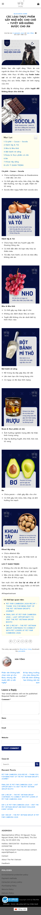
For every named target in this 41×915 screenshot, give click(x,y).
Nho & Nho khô (12, 148)
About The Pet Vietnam (11, 860)
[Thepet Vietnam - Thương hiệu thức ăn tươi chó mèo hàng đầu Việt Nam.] (20, 3)
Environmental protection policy (15, 875)
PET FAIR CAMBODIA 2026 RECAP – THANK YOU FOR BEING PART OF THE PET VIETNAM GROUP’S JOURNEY (21, 607)
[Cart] (38, 3)
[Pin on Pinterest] (26, 641)
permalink (21, 651)
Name (4, 718)
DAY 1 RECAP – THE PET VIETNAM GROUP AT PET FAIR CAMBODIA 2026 (20, 816)
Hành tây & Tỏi (12, 145)
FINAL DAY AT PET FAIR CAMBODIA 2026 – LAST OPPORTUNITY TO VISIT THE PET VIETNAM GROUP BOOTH (21, 618)
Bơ (6, 158)
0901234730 (14, 844)
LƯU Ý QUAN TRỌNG (14, 165)
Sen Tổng (30, 33)
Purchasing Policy (9, 886)
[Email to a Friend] (22, 641)
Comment (6, 699)
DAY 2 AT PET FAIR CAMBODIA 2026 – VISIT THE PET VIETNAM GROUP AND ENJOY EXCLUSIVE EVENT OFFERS (20, 807)
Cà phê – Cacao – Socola (16, 141)
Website (5, 737)
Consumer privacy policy (12, 882)
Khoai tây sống (12, 161)
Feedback (6, 863)
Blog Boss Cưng (20, 14)
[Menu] (3, 3)
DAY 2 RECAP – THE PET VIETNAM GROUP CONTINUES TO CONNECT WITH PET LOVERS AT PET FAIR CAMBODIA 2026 (21, 629)
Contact (5, 856)
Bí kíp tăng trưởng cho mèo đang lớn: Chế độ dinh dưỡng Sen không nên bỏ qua (30, 677)
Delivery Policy (8, 893)
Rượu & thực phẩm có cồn (17, 155)
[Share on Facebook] (14, 641)
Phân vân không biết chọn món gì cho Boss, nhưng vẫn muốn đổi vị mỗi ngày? (11, 677)
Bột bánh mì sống (13, 151)
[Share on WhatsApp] (10, 641)
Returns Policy (8, 889)
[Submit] (37, 764)
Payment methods (9, 878)
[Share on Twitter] (18, 641)
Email (4, 728)
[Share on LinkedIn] (30, 641)
